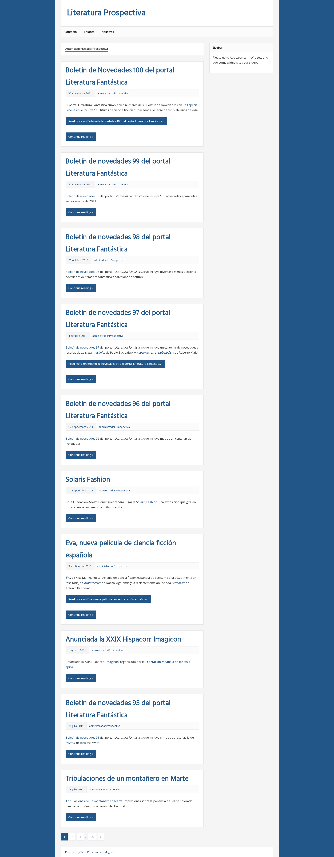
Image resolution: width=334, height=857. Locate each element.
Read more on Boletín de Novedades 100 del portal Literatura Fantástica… (116, 121)
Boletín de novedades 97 (82, 347)
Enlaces (89, 32)
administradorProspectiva (113, 93)
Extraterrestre (91, 583)
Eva (68, 578)
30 (92, 837)
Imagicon (112, 662)
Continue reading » (80, 137)
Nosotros (107, 32)
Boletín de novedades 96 (82, 438)
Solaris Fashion (88, 480)
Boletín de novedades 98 (82, 272)
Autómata (179, 583)
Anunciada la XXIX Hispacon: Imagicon (123, 639)
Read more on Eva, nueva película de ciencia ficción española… (108, 599)
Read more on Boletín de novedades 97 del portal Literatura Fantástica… (115, 364)
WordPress (87, 852)
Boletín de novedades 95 (82, 737)
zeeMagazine (108, 852)
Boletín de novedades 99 (82, 196)
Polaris (70, 743)
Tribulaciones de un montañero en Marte (127, 779)
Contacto (71, 32)
